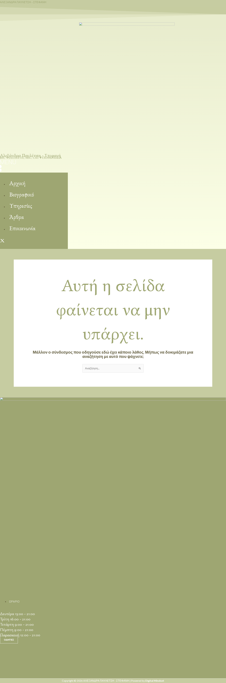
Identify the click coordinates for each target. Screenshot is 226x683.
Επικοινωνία (22, 228)
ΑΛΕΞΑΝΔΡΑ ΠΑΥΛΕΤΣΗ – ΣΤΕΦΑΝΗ (23, 2)
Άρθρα (16, 217)
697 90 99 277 (15, 654)
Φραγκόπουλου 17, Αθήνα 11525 (29, 662)
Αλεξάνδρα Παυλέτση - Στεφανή (30, 155)
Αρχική (17, 183)
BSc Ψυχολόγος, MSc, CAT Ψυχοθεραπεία (31, 157)
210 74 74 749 (14, 645)
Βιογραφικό (21, 194)
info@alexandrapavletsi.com (27, 669)
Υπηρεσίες (20, 206)
